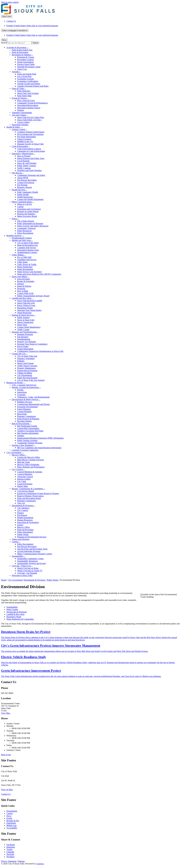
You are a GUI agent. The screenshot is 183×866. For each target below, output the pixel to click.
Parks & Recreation (20, 52)
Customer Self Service (26, 247)
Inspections (22, 392)
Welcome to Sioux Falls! (22, 575)
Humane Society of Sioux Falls (30, 144)
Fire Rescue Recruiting (27, 180)
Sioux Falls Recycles (26, 303)
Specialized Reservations (27, 105)
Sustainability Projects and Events (31, 563)
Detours (20, 284)
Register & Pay (12, 821)
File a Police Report (25, 221)
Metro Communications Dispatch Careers (34, 554)
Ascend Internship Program (28, 551)
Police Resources (24, 231)
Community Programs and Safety (31, 175)
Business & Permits (14, 382)
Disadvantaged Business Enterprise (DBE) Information (40, 438)
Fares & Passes (23, 279)
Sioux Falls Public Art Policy (29, 120)
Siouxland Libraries (20, 124)
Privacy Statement (8, 861)
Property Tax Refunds (26, 341)
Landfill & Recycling (15, 614)
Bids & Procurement (20, 423)
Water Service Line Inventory (29, 272)
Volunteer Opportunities (22, 112)
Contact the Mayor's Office (28, 457)
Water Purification (24, 267)
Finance (20, 513)
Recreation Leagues (25, 59)
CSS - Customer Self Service (24, 385)
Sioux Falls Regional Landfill (29, 300)
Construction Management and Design (33, 404)
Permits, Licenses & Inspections (25, 387)
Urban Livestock (24, 139)
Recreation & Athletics (21, 55)
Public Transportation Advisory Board (33, 296)
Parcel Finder (22, 346)
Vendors (20, 435)
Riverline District (24, 421)
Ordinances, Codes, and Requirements (33, 397)
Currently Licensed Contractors (25, 450)
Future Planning (24, 409)
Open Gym (22, 69)
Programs (21, 288)
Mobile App (11, 825)
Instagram (10, 847)
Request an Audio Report (28, 211)
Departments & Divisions (22, 505)
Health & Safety (13, 127)
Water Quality (12, 609)
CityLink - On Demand (27, 573)
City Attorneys (23, 508)
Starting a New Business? (22, 445)
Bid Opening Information (28, 433)
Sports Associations (25, 62)
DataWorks (11, 823)
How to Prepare (24, 156)
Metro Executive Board (27, 216)
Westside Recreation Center (28, 67)
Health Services (18, 190)
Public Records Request (27, 378)
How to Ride (22, 291)
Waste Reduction (24, 313)
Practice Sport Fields (26, 64)
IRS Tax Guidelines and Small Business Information (39, 448)
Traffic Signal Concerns (27, 366)
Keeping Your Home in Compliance (32, 344)
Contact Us (6, 794)
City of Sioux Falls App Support (30, 380)
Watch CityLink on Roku (28, 568)
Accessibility (11, 828)
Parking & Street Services (22, 315)
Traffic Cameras (24, 168)
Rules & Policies (24, 286)
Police (14, 219)
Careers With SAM (25, 293)
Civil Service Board (25, 491)
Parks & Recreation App (22, 50)
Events (9, 818)
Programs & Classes (25, 57)
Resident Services (13, 235)
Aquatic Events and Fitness (28, 84)
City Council (17, 469)
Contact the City (19, 354)
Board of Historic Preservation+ (30, 496)
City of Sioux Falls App (27, 356)
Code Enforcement (20, 146)
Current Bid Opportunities (28, 428)
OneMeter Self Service (26, 259)
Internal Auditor (24, 479)
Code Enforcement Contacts (29, 149)
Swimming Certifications (27, 81)
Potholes (20, 361)
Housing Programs (25, 334)
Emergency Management (22, 153)
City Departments (24, 375)
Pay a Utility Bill (24, 257)
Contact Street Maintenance (28, 327)
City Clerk (21, 481)
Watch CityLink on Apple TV (29, 570)
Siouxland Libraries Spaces (28, 108)
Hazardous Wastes (25, 308)
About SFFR (22, 178)
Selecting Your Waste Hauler (29, 310)
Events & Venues (19, 98)
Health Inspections (25, 197)
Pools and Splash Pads (26, 74)
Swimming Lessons (25, 79)
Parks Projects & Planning (28, 419)
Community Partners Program (29, 443)
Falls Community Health (27, 192)
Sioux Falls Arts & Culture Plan (30, 117)
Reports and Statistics (26, 214)
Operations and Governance (29, 209)
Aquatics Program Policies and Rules (32, 86)
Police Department (25, 532)
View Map (5, 713)
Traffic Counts (23, 329)
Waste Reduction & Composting (20, 619)
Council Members (24, 474)
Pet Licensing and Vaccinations (30, 134)
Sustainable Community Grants (30, 558)
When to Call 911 (24, 204)
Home (3, 580)
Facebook (10, 844)
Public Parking (23, 317)
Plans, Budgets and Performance (31, 467)
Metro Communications (22, 202)
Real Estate (22, 414)
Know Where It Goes (26, 305)
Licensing (21, 394)
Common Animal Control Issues (30, 132)
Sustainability (17, 556)
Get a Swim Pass (24, 76)
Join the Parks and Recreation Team (32, 549)
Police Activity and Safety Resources (32, 226)
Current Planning (24, 411)
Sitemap (21, 861)
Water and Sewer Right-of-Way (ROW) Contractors (39, 274)
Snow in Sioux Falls (25, 320)
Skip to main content (9, 2)
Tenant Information (25, 349)
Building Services (24, 402)
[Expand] (28, 48)
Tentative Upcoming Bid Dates (30, 431)
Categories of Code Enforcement (31, 151)
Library (20, 525)
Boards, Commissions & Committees (27, 489)
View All (21, 503)
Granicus (40, 864)
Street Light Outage (25, 363)
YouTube (10, 854)
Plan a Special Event (26, 100)
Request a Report (24, 187)
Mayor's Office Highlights (28, 464)
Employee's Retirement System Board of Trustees (38, 493)
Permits (20, 390)
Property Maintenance (26, 368)
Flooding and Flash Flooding (29, 170)
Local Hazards (23, 161)
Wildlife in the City (25, 141)
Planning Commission (26, 416)
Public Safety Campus (26, 165)
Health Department (25, 517)
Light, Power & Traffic (27, 264)
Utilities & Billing (24, 373)
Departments (11, 811)
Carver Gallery (23, 122)
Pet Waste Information (26, 137)
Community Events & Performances (32, 103)
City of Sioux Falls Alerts (28, 243)
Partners (20, 110)
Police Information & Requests (30, 223)
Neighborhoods (23, 339)
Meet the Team (23, 462)
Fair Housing (22, 337)
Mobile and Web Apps (21, 240)
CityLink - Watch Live (21, 566)
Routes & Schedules (25, 281)
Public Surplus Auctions (27, 440)
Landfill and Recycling (21, 298)
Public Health (23, 194)
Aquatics (15, 71)
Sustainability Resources (27, 561)
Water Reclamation (25, 269)
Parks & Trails (18, 88)
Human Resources (25, 520)
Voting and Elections (20, 539)
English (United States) (32, 26)
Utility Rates (22, 262)
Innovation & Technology (28, 522)
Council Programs (24, 484)
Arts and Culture (19, 115)
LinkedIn (10, 852)
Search (4, 43)
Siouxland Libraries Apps (28, 250)
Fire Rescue (17, 173)
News (8, 816)
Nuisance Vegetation (26, 358)
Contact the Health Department (30, 199)
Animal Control (18, 129)
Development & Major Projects (25, 399)
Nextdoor (10, 857)
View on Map (7, 789)
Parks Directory (23, 91)
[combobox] (14, 30)
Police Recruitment (25, 233)
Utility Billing (17, 255)
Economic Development (27, 407)
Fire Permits (22, 185)
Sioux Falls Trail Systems (28, 93)
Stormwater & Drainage (27, 370)
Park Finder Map (24, 96)
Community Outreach (26, 228)
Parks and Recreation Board (29, 498)
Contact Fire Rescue (25, 182)
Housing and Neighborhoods (24, 332)
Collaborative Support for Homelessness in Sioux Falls (40, 351)
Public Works (23, 534)
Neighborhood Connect (22, 238)
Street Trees (22, 325)
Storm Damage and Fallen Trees (30, 158)
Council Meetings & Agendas (29, 472)
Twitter (9, 849)
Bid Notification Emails (27, 426)
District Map (22, 486)
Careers (20, 206)
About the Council (25, 476)
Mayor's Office (18, 455)
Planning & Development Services (31, 537)
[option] (94, 26)
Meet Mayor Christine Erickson (30, 460)
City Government (13, 452)
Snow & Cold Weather (26, 163)
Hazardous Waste (13, 617)
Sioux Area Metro (19, 276)
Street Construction (25, 322)
